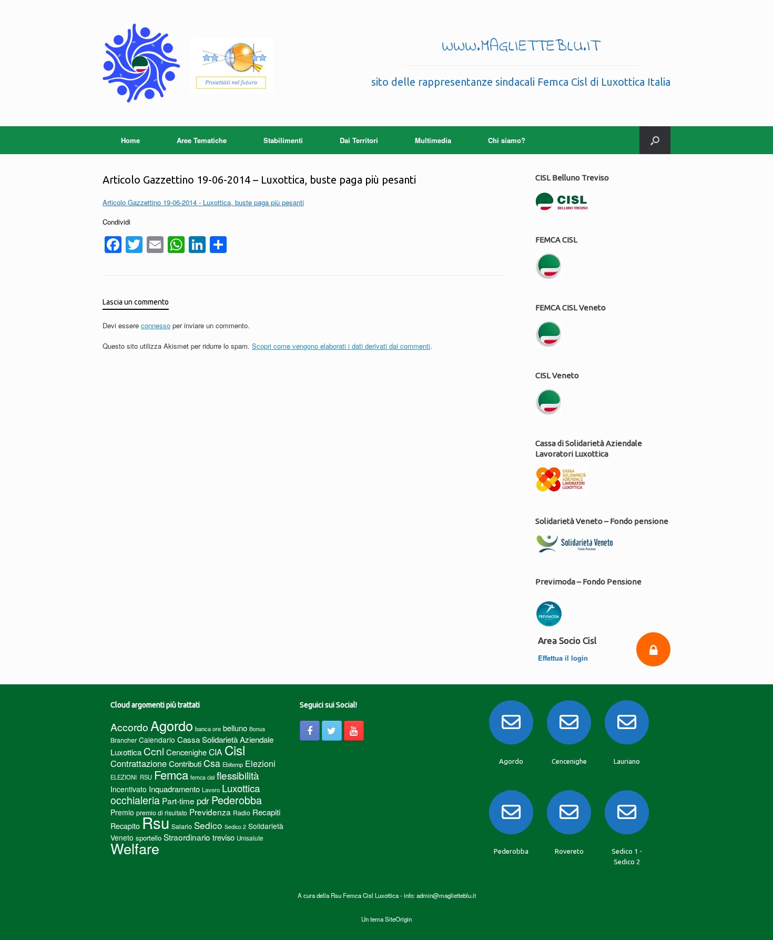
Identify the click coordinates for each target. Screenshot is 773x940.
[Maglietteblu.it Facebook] (310, 731)
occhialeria (135, 800)
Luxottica (241, 788)
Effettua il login (564, 658)
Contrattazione (138, 763)
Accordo (129, 727)
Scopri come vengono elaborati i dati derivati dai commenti (341, 346)
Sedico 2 (235, 827)
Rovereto (569, 851)
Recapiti (266, 811)
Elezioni (260, 763)
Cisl (235, 750)
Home (130, 140)
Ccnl (154, 751)
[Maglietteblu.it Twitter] (332, 731)
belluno (235, 727)
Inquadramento (174, 788)
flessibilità (238, 775)
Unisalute (250, 838)
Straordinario (187, 837)
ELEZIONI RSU (131, 777)
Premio (122, 812)
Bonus (257, 729)
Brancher (123, 739)
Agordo (171, 725)
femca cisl (202, 777)
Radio (241, 812)
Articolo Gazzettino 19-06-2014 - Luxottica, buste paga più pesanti (203, 202)
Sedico (208, 825)
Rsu (155, 822)
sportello (148, 838)
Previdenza (210, 811)
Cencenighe (186, 751)
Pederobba (236, 799)
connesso (155, 325)
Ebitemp (232, 764)
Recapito (125, 825)
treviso (223, 837)
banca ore (208, 728)
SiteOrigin (398, 919)
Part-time (178, 800)
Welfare (134, 848)
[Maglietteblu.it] (188, 63)
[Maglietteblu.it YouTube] (354, 731)
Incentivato (128, 789)
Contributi (185, 763)
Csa (212, 763)
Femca (171, 774)
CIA (215, 752)
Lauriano (627, 761)
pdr (203, 800)
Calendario (157, 739)
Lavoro (211, 789)
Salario (181, 826)
